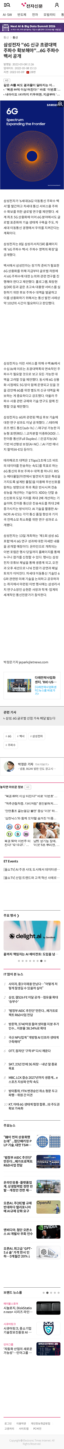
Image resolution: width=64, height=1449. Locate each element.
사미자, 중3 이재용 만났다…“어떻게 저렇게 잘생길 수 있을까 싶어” (33, 986)
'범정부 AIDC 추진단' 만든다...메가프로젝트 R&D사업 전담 (33, 1013)
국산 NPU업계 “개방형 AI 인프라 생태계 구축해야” (34, 1040)
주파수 (12, 745)
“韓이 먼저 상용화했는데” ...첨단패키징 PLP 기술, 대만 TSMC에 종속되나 (18, 1143)
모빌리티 (49, 15)
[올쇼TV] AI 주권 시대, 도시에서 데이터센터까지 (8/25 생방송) (32, 870)
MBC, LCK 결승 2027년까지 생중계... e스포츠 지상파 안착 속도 (33, 1080)
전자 (35, 15)
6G (9, 736)
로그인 (8, 1423)
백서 (22, 736)
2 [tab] (23, 961)
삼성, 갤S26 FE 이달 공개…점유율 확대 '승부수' (33, 999)
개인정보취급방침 (40, 1423)
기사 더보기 (41, 764)
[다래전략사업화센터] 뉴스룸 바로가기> (46, 690)
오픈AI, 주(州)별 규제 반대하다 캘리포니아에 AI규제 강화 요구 (18, 1207)
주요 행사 (11, 916)
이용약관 (21, 1423)
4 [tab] (30, 961)
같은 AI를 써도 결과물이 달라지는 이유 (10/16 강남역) (31, 85)
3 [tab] (26, 961)
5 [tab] (34, 961)
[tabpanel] (32, 939)
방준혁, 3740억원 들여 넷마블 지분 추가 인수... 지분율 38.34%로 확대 (34, 1026)
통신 (6, 37)
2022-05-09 (23, 72)
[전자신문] (32, 5)
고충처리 (9, 1428)
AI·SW (7, 15)
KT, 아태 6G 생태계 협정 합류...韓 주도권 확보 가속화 (34, 1106)
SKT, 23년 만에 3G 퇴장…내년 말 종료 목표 (33, 1066)
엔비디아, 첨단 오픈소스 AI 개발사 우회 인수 (18, 1232)
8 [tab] (45, 961)
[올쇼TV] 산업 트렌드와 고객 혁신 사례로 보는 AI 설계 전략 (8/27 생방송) (32, 878)
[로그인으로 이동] (56, 4)
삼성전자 (37, 736)
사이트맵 (24, 1428)
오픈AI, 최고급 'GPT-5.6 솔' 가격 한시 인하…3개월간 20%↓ (18, 1252)
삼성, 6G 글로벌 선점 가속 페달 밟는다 (30, 718)
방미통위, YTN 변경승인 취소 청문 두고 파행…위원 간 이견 (33, 1093)
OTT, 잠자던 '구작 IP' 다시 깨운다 (30, 1051)
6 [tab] (38, 961)
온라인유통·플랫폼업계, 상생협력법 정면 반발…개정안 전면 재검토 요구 (18, 1188)
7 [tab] (41, 961)
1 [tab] (19, 961)
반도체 (21, 15)
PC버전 (37, 1428)
